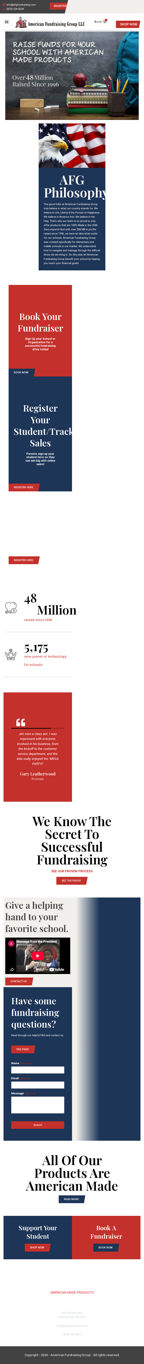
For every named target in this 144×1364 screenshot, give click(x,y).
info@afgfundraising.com (72, 1325)
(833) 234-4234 (72, 1334)
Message (23, 1093)
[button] (6, 22)
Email (21, 1078)
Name (21, 1063)
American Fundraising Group (72, 1282)
